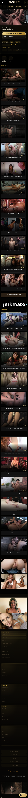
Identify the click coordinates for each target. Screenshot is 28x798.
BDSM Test (5, 637)
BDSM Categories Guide (7, 643)
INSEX (3, 713)
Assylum (3, 716)
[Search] (26, 2)
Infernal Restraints (5, 711)
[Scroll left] (1, 6)
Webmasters (15, 761)
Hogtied (3, 701)
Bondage (3, 666)
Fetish (10, 49)
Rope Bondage (5, 687)
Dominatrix (4, 693)
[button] (14, 17)
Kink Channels (5, 722)
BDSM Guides (15, 751)
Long (15, 49)
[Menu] (2, 2)
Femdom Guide (5, 649)
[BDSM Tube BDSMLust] (14, 3)
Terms (20, 773)
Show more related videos (13, 295)
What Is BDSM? (5, 640)
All (4, 6)
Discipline (4, 695)
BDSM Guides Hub (6, 634)
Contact (15, 754)
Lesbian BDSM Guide (6, 657)
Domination (4, 675)
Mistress (3, 690)
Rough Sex (4, 680)
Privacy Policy (5, 740)
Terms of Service (5, 742)
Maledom (18, 6)
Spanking (4, 698)
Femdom (3, 669)
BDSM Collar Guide (5, 651)
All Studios (4, 708)
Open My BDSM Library (8, 36)
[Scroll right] (27, 6)
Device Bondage (5, 719)
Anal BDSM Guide (5, 654)
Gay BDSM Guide (5, 660)
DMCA (3, 737)
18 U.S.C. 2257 (15, 765)
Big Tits (19, 49)
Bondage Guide (5, 646)
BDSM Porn (10, 6)
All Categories (5, 734)
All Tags (3, 731)
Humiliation (4, 678)
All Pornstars (4, 729)
